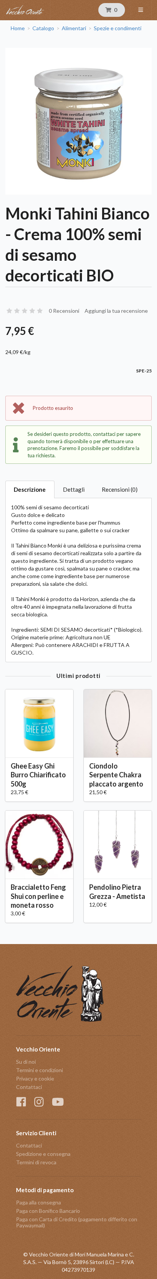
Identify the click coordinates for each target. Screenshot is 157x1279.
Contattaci (29, 1087)
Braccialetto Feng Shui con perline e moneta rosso (38, 896)
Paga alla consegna (38, 1202)
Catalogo (43, 28)
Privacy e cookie (35, 1078)
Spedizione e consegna (43, 1154)
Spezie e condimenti (117, 28)
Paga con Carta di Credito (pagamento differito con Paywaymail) (76, 1222)
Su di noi (26, 1062)
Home (18, 28)
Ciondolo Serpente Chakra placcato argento (116, 775)
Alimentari (74, 28)
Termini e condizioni (39, 1070)
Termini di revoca (36, 1162)
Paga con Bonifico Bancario (48, 1210)
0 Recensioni (64, 310)
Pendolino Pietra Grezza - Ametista (117, 891)
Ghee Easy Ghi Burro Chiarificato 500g (38, 775)
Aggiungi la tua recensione (116, 310)
